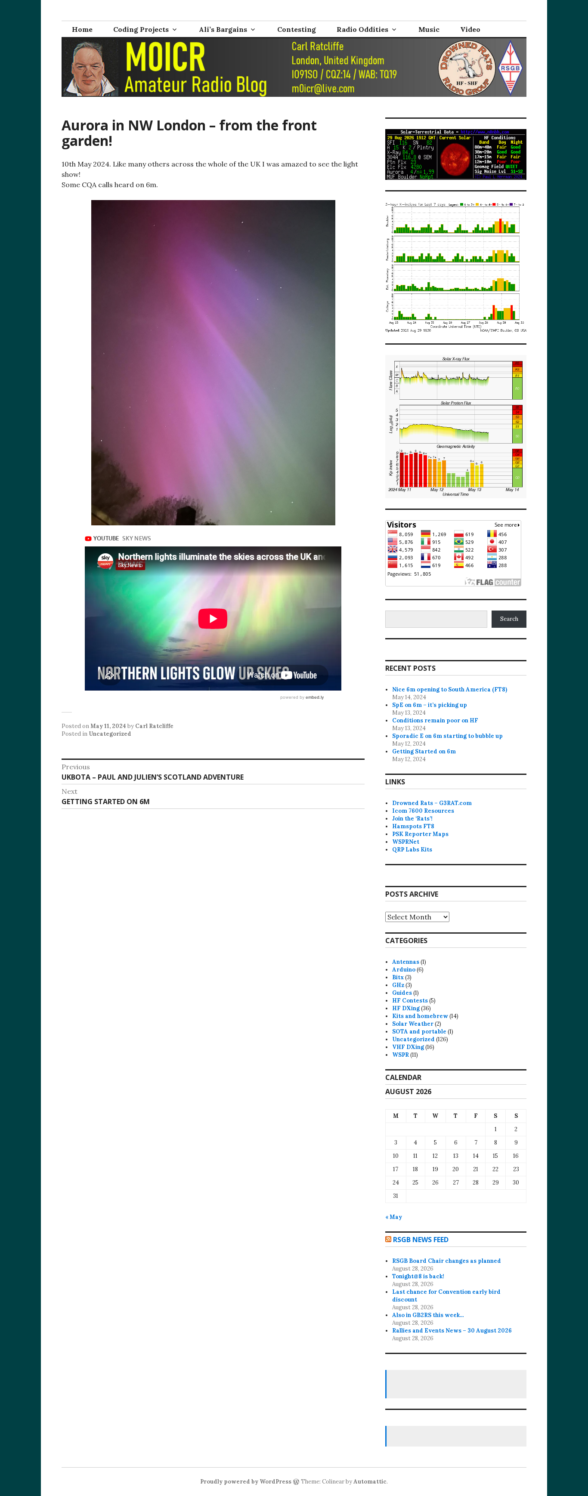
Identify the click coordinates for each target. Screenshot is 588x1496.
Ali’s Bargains (223, 29)
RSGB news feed (421, 1239)
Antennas (405, 961)
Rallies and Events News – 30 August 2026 (452, 1330)
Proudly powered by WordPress (245, 1481)
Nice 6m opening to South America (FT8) (449, 689)
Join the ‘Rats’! (412, 818)
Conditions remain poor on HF (435, 720)
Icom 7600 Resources (423, 810)
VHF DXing (408, 1047)
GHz (398, 985)
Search (509, 619)
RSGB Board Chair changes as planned (446, 1261)
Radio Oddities (362, 29)
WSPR (400, 1054)
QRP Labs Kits (412, 849)
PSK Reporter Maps (420, 834)
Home (82, 29)
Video (470, 29)
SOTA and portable (419, 1031)
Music (428, 29)
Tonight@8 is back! (418, 1276)
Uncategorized (110, 733)
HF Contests (410, 1000)
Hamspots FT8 (413, 826)
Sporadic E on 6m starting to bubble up (447, 736)
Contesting (296, 29)
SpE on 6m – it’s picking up (429, 705)
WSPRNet (405, 841)
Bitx (398, 977)
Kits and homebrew (420, 1016)
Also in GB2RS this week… (428, 1315)
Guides (402, 992)
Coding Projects (141, 29)
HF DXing (406, 1008)
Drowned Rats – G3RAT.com (432, 803)
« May (393, 1217)
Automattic (370, 1481)
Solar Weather (412, 1023)
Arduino (403, 969)
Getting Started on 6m (424, 751)
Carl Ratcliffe (154, 726)
